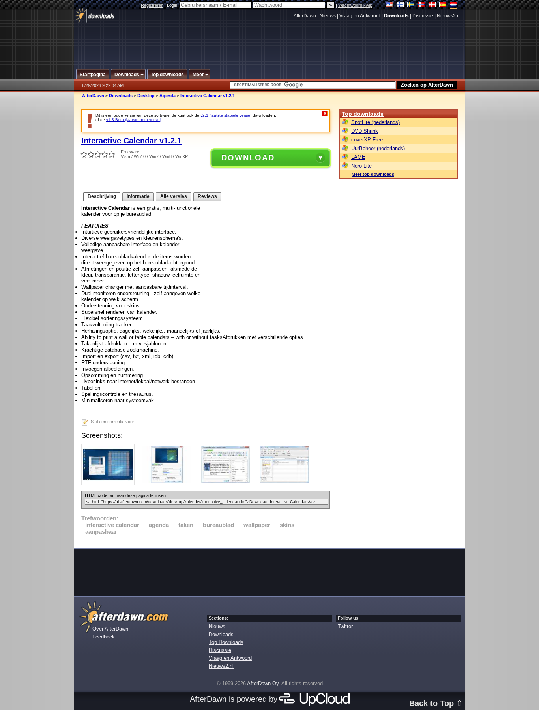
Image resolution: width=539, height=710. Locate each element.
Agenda (167, 95)
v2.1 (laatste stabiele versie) (225, 115)
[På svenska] (411, 5)
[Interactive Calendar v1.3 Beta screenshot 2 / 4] (168, 483)
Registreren (152, 5)
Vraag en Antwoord (359, 16)
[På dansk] (432, 5)
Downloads (121, 95)
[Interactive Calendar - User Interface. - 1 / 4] (109, 483)
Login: (173, 5)
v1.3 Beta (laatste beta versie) (133, 119)
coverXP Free (367, 140)
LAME (358, 157)
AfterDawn (305, 16)
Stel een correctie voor (112, 421)
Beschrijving (102, 196)
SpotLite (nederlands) (375, 122)
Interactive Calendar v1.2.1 (207, 95)
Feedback (103, 637)
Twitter (345, 626)
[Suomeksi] (400, 5)
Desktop (146, 95)
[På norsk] (421, 5)
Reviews (207, 196)
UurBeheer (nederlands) (378, 148)
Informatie (138, 196)
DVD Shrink (364, 131)
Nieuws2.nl (449, 16)
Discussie (422, 16)
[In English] (389, 5)
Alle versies (173, 196)
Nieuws (328, 16)
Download (248, 157)
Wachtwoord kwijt (355, 5)
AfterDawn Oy (263, 683)
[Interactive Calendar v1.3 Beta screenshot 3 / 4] (227, 483)
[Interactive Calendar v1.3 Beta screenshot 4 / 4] (286, 483)
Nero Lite (361, 166)
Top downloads (363, 114)
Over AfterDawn (110, 629)
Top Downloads (226, 642)
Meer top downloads (373, 174)
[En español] (443, 5)
